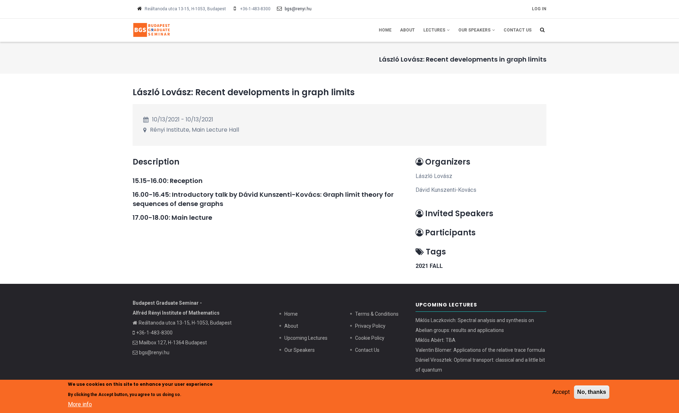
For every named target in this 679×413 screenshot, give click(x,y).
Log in (539, 8)
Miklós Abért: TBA (435, 340)
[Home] (180, 29)
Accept (561, 392)
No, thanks (591, 392)
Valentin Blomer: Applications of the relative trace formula (480, 350)
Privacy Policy (370, 326)
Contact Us (518, 30)
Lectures (434, 30)
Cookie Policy (369, 338)
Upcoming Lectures (305, 338)
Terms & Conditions (377, 314)
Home (385, 30)
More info (80, 404)
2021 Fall (429, 266)
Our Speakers (475, 30)
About (407, 30)
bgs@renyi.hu (298, 8)
